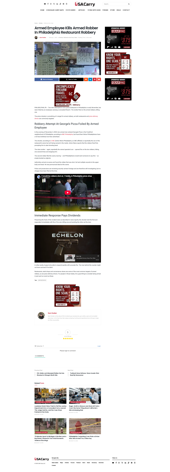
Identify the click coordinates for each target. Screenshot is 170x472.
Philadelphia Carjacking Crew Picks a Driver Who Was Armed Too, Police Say (84, 437)
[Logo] (95, 227)
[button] (68, 244)
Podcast (78, 462)
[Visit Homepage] (85, 4)
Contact (126, 10)
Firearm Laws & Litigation (43, 402)
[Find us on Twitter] (54, 4)
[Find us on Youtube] (45, 4)
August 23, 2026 (39, 443)
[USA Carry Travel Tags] (67, 95)
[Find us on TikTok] (60, 4)
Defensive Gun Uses (48, 23)
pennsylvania (42, 280)
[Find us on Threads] (66, 4)
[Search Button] (129, 4)
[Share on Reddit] (86, 79)
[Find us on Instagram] (50, 4)
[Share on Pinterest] (95, 79)
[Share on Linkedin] (90, 79)
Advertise (101, 462)
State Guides (55, 462)
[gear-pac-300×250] (118, 38)
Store (83, 462)
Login (99, 346)
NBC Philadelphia (67, 134)
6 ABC (53, 141)
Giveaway (94, 462)
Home (42, 10)
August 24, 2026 (39, 414)
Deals (88, 462)
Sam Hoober (43, 37)
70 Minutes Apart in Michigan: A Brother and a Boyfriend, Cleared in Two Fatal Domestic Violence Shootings (50, 438)
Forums (73, 462)
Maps (61, 462)
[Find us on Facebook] (47, 4)
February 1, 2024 (53, 37)
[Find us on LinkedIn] (57, 4)
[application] (68, 244)
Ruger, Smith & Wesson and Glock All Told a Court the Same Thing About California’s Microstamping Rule (84, 408)
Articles (40, 23)
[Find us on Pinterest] (63, 4)
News (75, 37)
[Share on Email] (99, 79)
